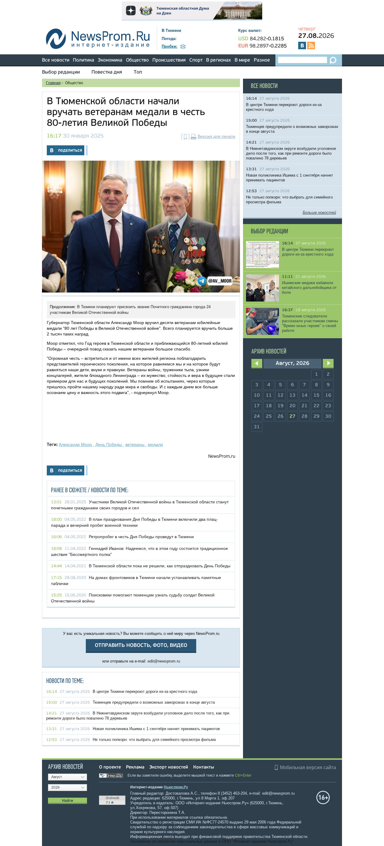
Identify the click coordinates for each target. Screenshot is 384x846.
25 (269, 416)
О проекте (110, 767)
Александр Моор (76, 444)
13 (293, 395)
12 (281, 395)
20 (293, 406)
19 (281, 406)
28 (305, 416)
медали (155, 444)
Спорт (195, 60)
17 (257, 406)
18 (269, 406)
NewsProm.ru (221, 456)
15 (317, 395)
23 (328, 406)
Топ (138, 72)
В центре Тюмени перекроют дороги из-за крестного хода (145, 691)
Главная (53, 83)
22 (317, 406)
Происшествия (169, 60)
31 (257, 427)
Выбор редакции (61, 72)
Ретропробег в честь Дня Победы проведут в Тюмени (141, 536)
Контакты (203, 767)
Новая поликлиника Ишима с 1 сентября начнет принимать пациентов (156, 728)
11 (269, 395)
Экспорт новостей (168, 767)
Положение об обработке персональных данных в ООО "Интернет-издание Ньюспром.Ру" (212, 841)
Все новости (55, 60)
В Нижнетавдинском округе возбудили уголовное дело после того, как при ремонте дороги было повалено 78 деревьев (291, 153)
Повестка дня (107, 72)
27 (293, 416)
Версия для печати (216, 136)
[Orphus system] (113, 775)
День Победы (109, 444)
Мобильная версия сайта (308, 767)
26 (281, 416)
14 (305, 395)
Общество (137, 60)
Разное (262, 60)
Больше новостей (319, 212)
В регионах (218, 60)
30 (328, 416)
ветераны (135, 444)
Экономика (110, 60)
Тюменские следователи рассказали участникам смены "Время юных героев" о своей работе (310, 323)
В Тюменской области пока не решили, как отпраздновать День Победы (159, 565)
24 (257, 416)
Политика (83, 60)
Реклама (135, 767)
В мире (242, 60)
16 (328, 395)
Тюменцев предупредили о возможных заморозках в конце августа (154, 702)
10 (257, 395)
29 (317, 416)
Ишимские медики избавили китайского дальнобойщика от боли (309, 287)
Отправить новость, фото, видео (141, 645)
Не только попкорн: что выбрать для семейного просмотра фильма (154, 739)
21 (305, 406)
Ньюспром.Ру (176, 787)
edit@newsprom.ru (164, 661)
